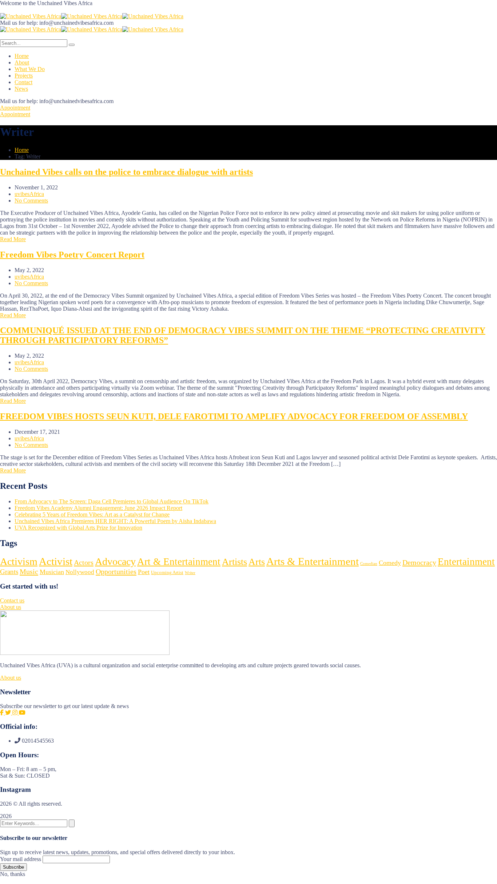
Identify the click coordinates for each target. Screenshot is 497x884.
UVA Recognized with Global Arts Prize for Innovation (78, 527)
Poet (144, 571)
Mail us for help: (19, 23)
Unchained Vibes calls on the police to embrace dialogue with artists (126, 172)
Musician (52, 571)
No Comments (31, 200)
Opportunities (116, 571)
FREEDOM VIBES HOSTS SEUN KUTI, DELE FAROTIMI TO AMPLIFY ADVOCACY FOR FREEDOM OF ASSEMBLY (234, 416)
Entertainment (466, 561)
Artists (234, 562)
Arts (257, 562)
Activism (18, 561)
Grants (9, 571)
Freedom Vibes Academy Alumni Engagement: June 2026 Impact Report (98, 508)
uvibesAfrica (29, 194)
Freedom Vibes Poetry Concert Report (72, 254)
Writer (190, 573)
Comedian (368, 564)
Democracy (419, 562)
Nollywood (79, 572)
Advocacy (115, 561)
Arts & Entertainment (312, 561)
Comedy (390, 562)
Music (29, 571)
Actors (84, 562)
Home (22, 150)
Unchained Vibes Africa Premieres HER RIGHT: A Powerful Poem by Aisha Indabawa (115, 521)
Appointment (15, 108)
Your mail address (20, 859)
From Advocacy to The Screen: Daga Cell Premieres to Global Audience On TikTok (111, 501)
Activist (55, 561)
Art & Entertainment (178, 561)
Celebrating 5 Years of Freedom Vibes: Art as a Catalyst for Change (92, 514)
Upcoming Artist (167, 572)
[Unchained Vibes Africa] (30, 16)
